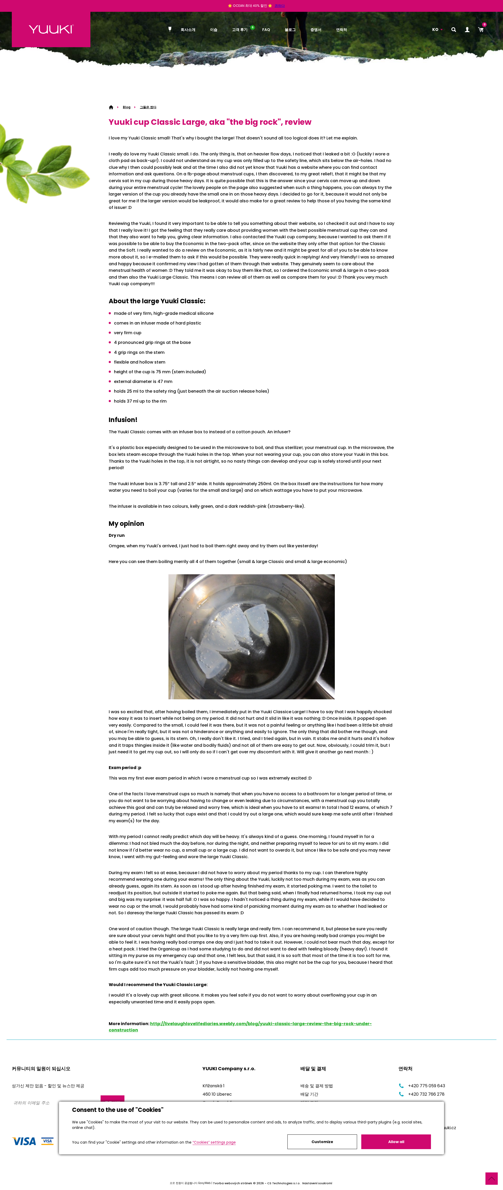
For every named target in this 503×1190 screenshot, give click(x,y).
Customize (322, 1141)
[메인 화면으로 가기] (51, 29)
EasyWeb (204, 1183)
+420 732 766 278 (426, 1094)
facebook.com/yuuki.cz (432, 1128)
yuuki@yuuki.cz (423, 1119)
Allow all (396, 1141)
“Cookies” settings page (214, 1142)
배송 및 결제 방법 (316, 1086)
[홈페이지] (170, 29)
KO (435, 29)
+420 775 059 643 (426, 1086)
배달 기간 (309, 1094)
